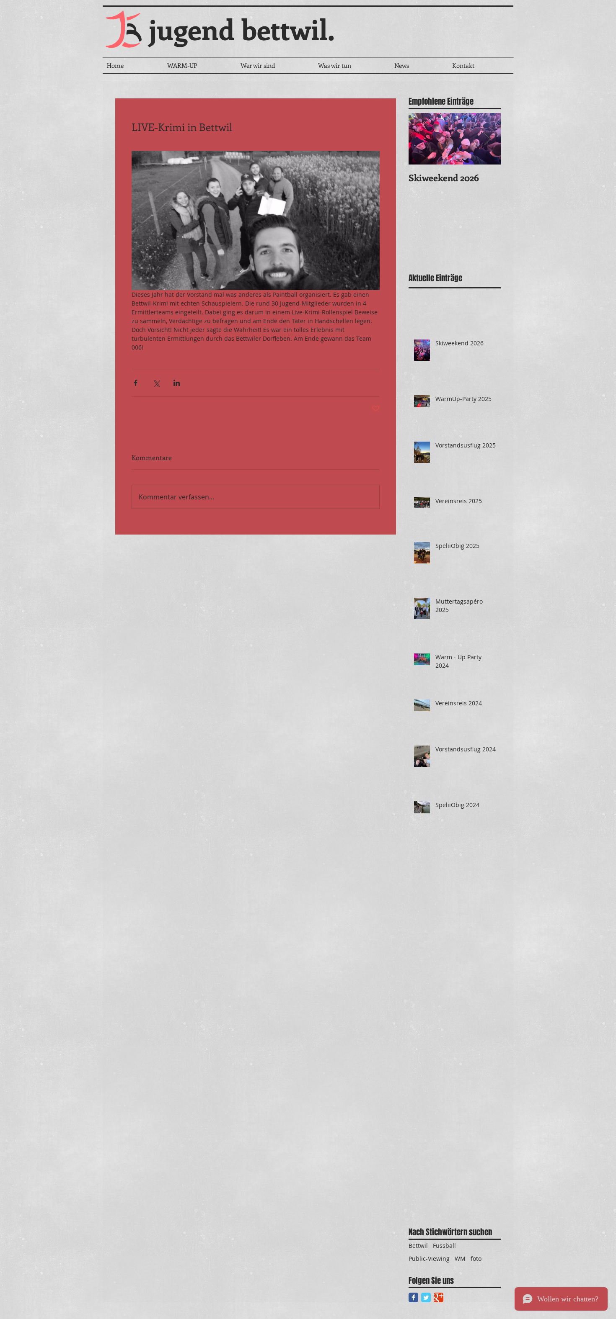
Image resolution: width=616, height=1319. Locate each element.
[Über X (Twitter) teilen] (156, 383)
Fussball (444, 1246)
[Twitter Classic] (426, 1297)
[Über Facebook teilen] (136, 383)
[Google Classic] (438, 1297)
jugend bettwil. (242, 28)
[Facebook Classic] (413, 1297)
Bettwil (418, 1246)
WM (460, 1258)
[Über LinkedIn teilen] (177, 383)
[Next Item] (487, 138)
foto (476, 1258)
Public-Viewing (429, 1258)
